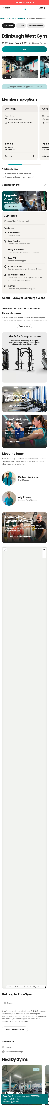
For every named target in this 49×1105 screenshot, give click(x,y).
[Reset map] (5, 549)
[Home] (24, 8)
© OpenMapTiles (28, 987)
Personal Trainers (36, 25)
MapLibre (9, 987)
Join (24, 49)
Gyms (2, 18)
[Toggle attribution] (45, 986)
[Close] (45, 1099)
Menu (7, 8)
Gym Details (8, 25)
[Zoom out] (44, 553)
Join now (12, 206)
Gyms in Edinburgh (17, 18)
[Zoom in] (44, 549)
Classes (21, 25)
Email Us (9, 1047)
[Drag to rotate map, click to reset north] (44, 556)
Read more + (24, 326)
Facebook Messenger (14, 1052)
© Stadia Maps (18, 987)
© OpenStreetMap (38, 987)
